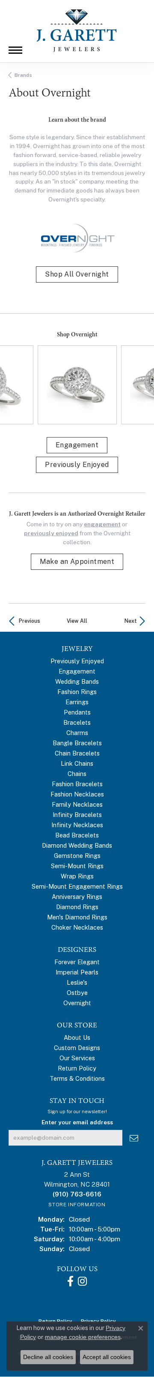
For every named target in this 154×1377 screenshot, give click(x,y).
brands (23, 75)
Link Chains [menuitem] (77, 763)
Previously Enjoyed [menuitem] (77, 661)
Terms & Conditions (77, 1078)
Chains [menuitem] (77, 773)
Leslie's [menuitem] (77, 982)
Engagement (77, 445)
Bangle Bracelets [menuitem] (77, 743)
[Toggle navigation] (15, 50)
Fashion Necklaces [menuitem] (77, 794)
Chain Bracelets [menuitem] (77, 753)
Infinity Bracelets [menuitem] (77, 814)
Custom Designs (77, 1047)
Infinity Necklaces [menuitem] (77, 825)
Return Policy (77, 1068)
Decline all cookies (48, 1357)
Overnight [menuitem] (77, 1002)
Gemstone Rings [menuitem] (77, 855)
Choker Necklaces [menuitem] (77, 927)
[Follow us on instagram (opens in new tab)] (82, 1281)
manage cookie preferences (83, 1336)
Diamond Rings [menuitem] (77, 906)
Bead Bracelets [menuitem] (77, 835)
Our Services (77, 1058)
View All (77, 621)
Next (130, 621)
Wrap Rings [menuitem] (77, 876)
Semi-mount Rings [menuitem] (77, 865)
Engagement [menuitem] (77, 671)
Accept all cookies (107, 1357)
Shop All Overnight (77, 274)
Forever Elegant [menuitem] (77, 962)
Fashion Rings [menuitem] (77, 691)
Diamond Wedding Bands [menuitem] (77, 845)
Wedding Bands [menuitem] (77, 681)
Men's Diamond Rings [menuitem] (77, 917)
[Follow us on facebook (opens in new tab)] (70, 1281)
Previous (29, 621)
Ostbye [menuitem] (77, 992)
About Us (77, 1037)
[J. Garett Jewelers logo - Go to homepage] (77, 31)
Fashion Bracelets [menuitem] (77, 784)
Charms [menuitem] (77, 732)
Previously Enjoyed (77, 465)
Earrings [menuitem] (77, 702)
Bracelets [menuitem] (77, 722)
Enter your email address (77, 1122)
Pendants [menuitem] (77, 712)
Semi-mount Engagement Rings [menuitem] (77, 886)
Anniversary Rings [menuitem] (77, 896)
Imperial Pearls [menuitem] (77, 972)
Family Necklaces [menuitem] (77, 804)
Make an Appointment (77, 561)
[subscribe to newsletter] (133, 1138)
